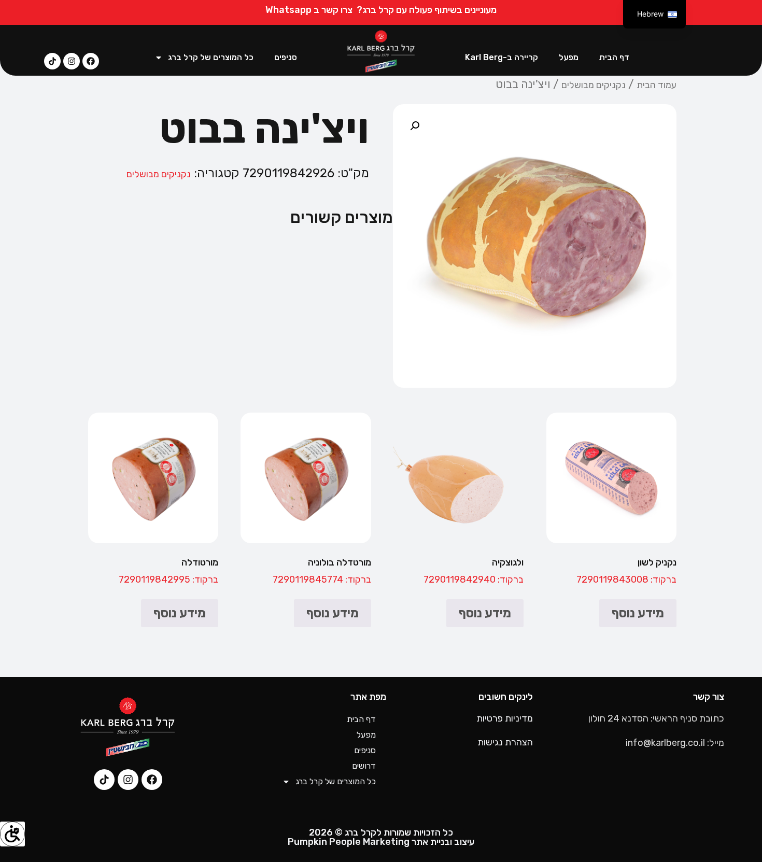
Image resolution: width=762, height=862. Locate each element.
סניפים (285, 57)
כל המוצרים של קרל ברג (210, 57)
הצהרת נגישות (505, 742)
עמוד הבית (656, 85)
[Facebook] (90, 61)
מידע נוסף (638, 613)
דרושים (364, 766)
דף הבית (614, 57)
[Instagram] (71, 61)
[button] (414, 126)
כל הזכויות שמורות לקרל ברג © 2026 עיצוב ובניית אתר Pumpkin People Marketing (381, 837)
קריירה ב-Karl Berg (501, 57)
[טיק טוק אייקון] (52, 61)
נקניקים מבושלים (593, 85)
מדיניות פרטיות (504, 718)
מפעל (568, 57)
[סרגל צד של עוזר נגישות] (12, 834)
